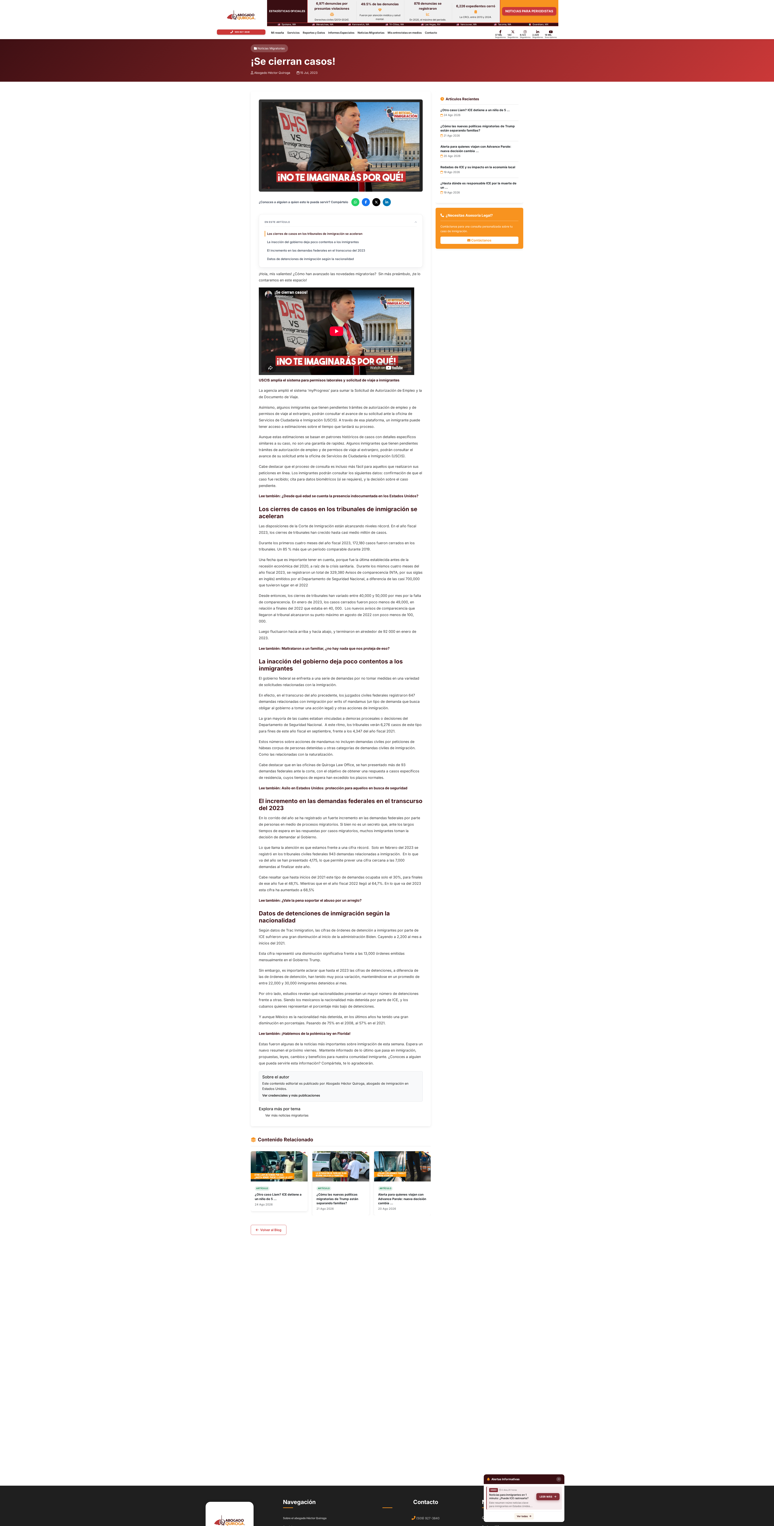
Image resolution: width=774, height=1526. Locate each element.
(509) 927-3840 (428, 1518)
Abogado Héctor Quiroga (272, 73)
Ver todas (522, 1516)
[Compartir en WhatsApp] (355, 202)
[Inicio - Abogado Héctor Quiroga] (241, 14)
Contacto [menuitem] (431, 32)
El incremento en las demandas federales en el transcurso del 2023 (316, 250)
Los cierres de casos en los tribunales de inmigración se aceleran (314, 234)
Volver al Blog (270, 1230)
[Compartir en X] (376, 202)
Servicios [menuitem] (293, 32)
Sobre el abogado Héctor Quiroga (305, 1518)
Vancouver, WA (468, 24)
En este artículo (277, 222)
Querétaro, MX (540, 24)
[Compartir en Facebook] (366, 202)
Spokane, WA (289, 24)
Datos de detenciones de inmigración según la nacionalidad (310, 259)
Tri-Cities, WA (396, 24)
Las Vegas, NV (432, 24)
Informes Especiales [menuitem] (341, 32)
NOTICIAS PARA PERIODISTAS (529, 11)
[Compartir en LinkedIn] (387, 202)
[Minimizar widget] (558, 1479)
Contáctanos (481, 240)
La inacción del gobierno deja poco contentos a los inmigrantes (313, 242)
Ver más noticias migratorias (286, 1115)
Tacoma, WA (504, 24)
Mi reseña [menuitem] (277, 32)
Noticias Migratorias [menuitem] (371, 32)
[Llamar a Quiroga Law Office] (241, 32)
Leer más (546, 1496)
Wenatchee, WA (324, 24)
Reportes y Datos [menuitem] (314, 32)
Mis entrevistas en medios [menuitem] (405, 32)
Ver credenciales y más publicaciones (291, 1095)
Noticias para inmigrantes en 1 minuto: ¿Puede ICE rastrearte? (508, 1496)
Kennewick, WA (360, 24)
